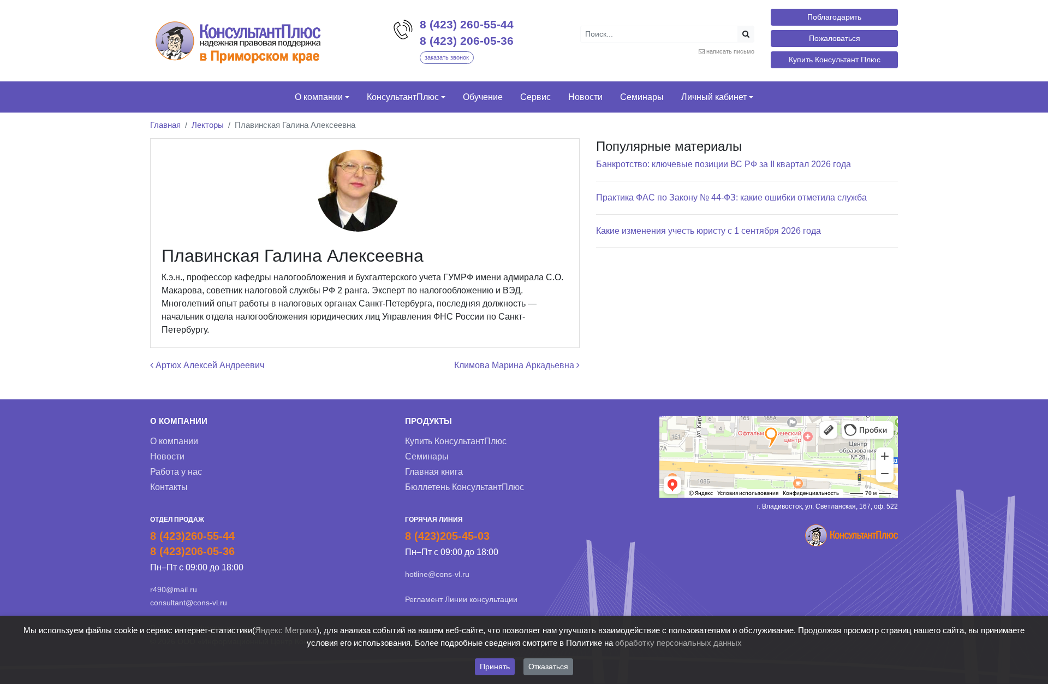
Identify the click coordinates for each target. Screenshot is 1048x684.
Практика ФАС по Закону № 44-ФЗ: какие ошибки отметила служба (731, 197)
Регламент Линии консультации (461, 599)
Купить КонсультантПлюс (456, 441)
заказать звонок (447, 57)
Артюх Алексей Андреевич (208, 365)
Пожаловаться (834, 38)
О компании (174, 441)
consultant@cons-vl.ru (188, 602)
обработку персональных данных (678, 642)
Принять (495, 666)
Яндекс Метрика (286, 630)
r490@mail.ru (173, 589)
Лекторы (208, 124)
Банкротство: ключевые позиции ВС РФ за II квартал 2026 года (723, 164)
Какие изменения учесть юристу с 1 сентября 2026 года (708, 230)
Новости (167, 456)
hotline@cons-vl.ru (437, 574)
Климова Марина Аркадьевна (515, 365)
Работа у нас (176, 471)
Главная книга (434, 471)
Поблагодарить (834, 17)
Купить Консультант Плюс (834, 59)
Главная (165, 124)
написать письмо (730, 51)
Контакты (169, 487)
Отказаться (548, 666)
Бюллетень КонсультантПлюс (464, 487)
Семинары (427, 456)
